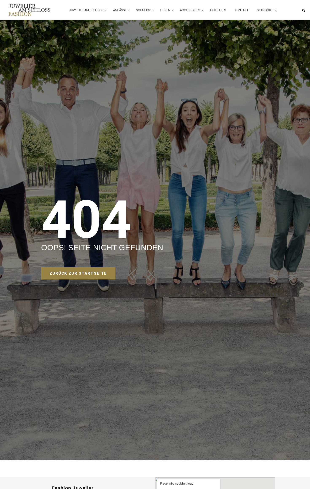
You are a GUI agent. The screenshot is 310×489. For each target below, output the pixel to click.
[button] (303, 10)
